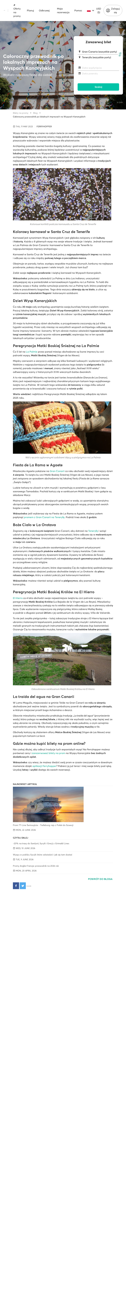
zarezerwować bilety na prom (48, 753)
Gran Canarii (57, 471)
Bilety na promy (20, 113)
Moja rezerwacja (63, 10)
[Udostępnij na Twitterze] (23, 885)
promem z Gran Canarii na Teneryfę (44, 517)
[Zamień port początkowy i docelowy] (120, 54)
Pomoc (78, 10)
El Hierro (18, 598)
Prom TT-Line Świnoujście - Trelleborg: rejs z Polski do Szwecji (43, 825)
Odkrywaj (44, 10)
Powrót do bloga (100, 878)
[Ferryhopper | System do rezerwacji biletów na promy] (4, 10)
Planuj (30, 10)
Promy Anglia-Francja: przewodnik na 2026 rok (36, 866)
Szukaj (98, 86)
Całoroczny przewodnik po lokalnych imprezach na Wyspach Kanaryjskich (49, 116)
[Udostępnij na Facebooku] (16, 885)
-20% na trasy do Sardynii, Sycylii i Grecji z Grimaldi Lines (41, 843)
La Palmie (31, 351)
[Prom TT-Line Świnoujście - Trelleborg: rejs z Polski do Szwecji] (63, 804)
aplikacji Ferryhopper (44, 766)
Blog (35, 113)
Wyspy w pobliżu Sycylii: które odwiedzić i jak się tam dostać (42, 854)
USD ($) (98, 10)
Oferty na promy (17, 12)
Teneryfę (93, 530)
